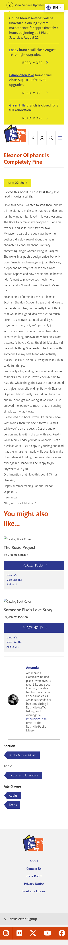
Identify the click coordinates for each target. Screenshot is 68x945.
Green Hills (17, 105)
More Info (12, 575)
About (34, 861)
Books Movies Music (22, 755)
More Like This (14, 579)
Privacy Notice (34, 884)
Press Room (34, 876)
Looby (13, 50)
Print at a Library (34, 891)
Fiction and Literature (23, 775)
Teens (13, 805)
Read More (34, 63)
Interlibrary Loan (36, 719)
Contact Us (34, 869)
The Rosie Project (19, 547)
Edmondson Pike (21, 75)
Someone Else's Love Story (28, 610)
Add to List (12, 584)
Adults (13, 796)
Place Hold (33, 565)
